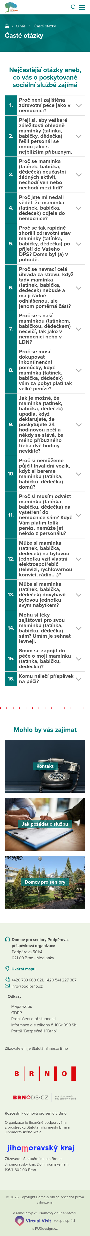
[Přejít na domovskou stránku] (11, 7)
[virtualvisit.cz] (33, 1220)
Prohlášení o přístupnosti (33, 1018)
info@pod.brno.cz (27, 986)
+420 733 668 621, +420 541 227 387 (44, 980)
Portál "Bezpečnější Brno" (34, 1031)
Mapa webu (21, 1006)
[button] (45, 105)
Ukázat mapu (24, 969)
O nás (20, 26)
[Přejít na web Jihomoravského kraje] (45, 1144)
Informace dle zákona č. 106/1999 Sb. (44, 1025)
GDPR (16, 1012)
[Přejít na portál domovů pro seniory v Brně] (45, 1080)
